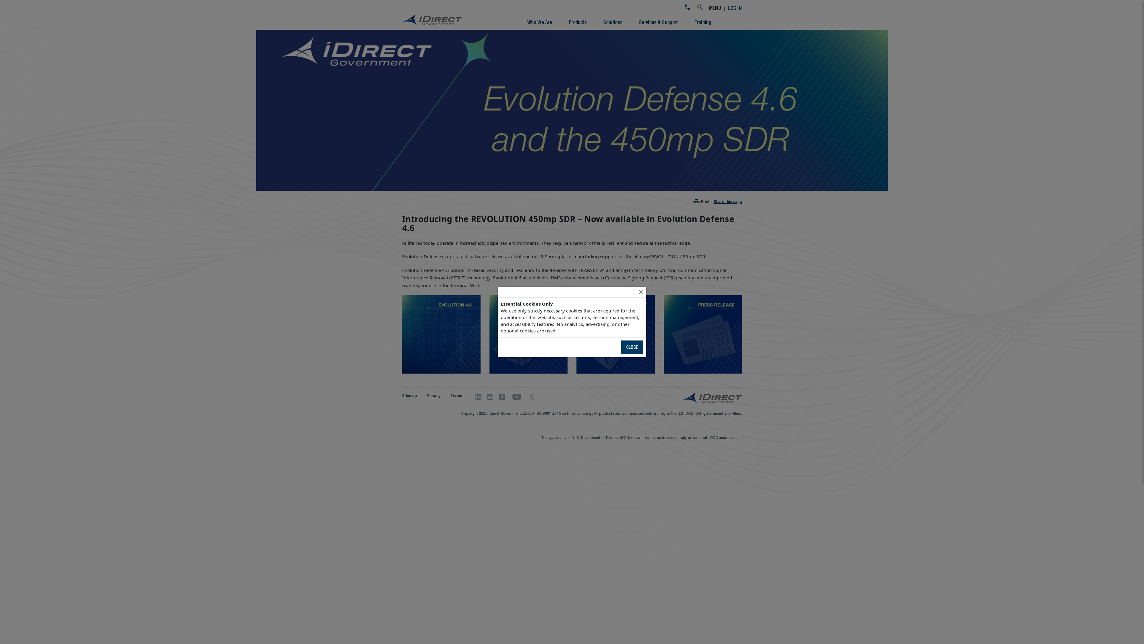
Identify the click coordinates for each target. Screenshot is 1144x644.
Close (632, 347)
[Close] (641, 292)
